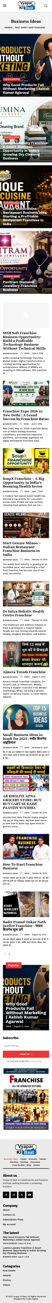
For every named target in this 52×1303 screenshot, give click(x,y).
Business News (10, 677)
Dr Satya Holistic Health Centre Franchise (23, 613)
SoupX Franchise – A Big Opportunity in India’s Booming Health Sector (23, 482)
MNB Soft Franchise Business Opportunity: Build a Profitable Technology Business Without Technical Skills (24, 341)
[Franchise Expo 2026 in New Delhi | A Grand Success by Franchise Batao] (26, 393)
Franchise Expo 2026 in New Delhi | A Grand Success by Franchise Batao (26, 415)
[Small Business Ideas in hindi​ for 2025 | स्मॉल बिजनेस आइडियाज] (26, 717)
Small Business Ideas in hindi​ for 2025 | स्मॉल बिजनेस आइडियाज (24, 738)
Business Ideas (11, 137)
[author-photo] (22, 353)
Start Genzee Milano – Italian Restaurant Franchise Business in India (22, 549)
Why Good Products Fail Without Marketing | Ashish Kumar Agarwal (26, 1012)
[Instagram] (14, 1195)
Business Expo (10, 424)
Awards (8, 27)
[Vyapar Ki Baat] (26, 5)
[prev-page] (4, 954)
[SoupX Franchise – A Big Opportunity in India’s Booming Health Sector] (26, 461)
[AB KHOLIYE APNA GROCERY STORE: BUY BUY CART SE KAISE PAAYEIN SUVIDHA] (26, 778)
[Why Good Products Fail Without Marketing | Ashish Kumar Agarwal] (26, 65)
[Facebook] (6, 1195)
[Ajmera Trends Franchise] (26, 654)
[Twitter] (21, 1195)
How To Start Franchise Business (23, 866)
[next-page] (9, 954)
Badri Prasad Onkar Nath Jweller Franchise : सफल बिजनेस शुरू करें (24, 926)
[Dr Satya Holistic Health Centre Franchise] (26, 593)
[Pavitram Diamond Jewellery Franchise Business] (26, 262)
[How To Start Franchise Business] (26, 847)
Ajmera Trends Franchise (24, 672)
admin (27, 353)
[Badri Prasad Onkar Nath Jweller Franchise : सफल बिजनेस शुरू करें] (26, 904)
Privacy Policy (35, 1061)
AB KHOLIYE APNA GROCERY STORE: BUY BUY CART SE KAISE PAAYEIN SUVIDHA (22, 802)
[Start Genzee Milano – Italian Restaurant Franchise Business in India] (26, 525)
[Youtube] (29, 1195)
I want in (24, 1054)
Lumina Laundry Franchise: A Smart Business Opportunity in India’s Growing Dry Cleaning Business (24, 1250)
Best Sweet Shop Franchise (30, 27)
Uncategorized (11, 79)
